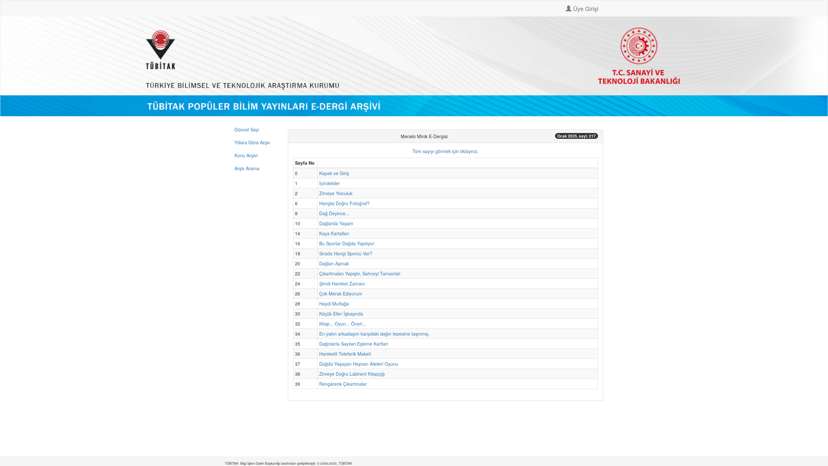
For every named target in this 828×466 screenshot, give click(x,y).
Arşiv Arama (246, 168)
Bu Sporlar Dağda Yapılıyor (346, 243)
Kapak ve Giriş (334, 173)
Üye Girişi (585, 8)
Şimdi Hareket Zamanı (342, 283)
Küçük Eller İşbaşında (341, 313)
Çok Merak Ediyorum (340, 293)
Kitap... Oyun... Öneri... (342, 323)
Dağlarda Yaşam (336, 223)
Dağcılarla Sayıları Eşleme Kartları (353, 343)
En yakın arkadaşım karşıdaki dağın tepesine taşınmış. (374, 333)
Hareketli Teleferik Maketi (345, 353)
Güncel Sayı (246, 129)
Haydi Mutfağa (334, 303)
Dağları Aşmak (334, 263)
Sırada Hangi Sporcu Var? (345, 253)
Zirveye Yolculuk (336, 193)
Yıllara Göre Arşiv (252, 142)
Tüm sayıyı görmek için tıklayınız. (445, 151)
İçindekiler (329, 183)
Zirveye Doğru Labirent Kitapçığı (352, 374)
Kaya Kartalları (334, 233)
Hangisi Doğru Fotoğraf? (344, 203)
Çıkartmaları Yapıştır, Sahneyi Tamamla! (359, 273)
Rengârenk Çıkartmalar (343, 384)
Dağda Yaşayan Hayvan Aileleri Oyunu (358, 364)
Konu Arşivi (245, 155)
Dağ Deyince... (334, 213)
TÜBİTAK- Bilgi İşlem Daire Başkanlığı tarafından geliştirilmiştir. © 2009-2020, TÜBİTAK (288, 463)
